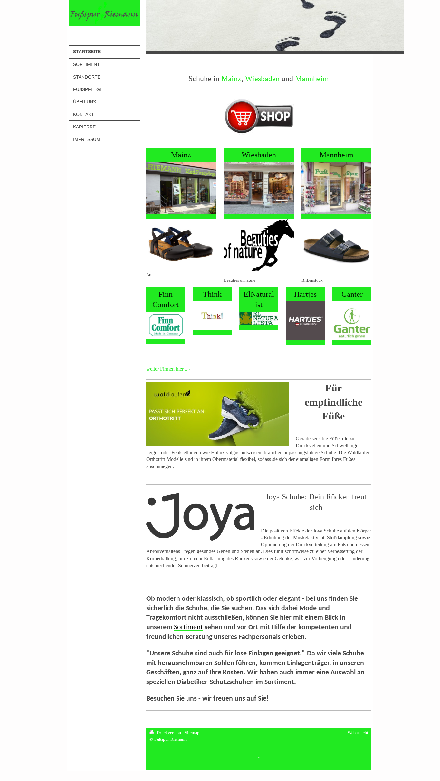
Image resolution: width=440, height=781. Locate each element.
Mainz (231, 78)
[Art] (181, 242)
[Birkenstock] (336, 245)
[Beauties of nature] (259, 245)
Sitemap (192, 732)
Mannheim (312, 78)
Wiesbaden (262, 78)
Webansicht (358, 732)
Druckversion (168, 732)
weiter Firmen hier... (166, 369)
